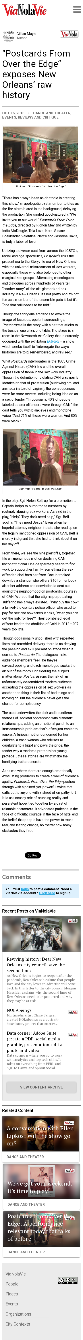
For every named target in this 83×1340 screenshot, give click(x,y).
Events (9, 117)
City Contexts (18, 1324)
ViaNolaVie (16, 1274)
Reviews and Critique (38, 117)
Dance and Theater (51, 113)
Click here (47, 893)
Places (12, 1294)
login (25, 889)
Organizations (18, 1314)
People (12, 1284)
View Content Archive (41, 1087)
